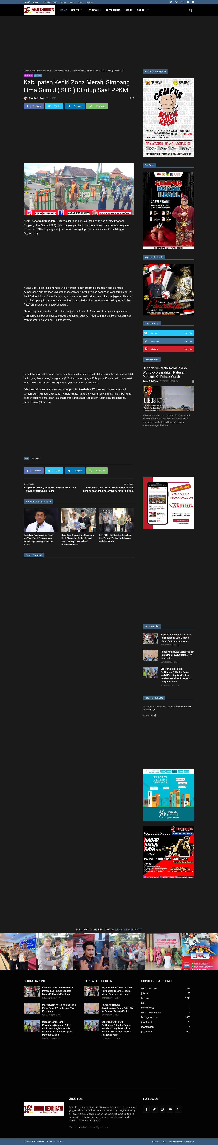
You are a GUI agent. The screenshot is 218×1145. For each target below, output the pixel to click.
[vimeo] (176, 2)
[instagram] (162, 1109)
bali (143, 1002)
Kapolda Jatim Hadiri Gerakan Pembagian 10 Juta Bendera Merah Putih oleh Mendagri (176, 637)
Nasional (146, 998)
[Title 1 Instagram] (18, 951)
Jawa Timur (113, 10)
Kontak (63, 2)
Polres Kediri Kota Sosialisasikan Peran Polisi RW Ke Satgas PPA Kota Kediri (177, 654)
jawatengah (147, 1026)
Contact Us (189, 1141)
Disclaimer (90, 2)
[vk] (182, 2)
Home (63, 10)
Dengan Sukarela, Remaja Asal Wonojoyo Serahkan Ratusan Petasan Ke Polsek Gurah (165, 372)
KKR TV (128, 10)
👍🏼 (155, 715)
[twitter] (171, 2)
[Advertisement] (109, 42)
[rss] (178, 1109)
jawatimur (146, 1031)
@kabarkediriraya (128, 929)
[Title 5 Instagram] (163, 951)
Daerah (141, 10)
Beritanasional (149, 988)
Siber (55, 2)
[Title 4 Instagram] (127, 951)
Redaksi (47, 2)
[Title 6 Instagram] (200, 951)
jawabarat (146, 1022)
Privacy (80, 2)
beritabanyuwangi (151, 1012)
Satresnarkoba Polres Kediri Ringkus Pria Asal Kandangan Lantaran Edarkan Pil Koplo (108, 489)
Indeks (71, 2)
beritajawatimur (149, 1017)
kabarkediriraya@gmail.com (94, 1127)
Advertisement (175, 1141)
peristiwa (28, 75)
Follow (188, 333)
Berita (75, 10)
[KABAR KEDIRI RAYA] (41, 10)
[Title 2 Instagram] (54, 951)
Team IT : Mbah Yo (57, 1141)
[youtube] (188, 2)
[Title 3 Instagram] (91, 951)
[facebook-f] (146, 1109)
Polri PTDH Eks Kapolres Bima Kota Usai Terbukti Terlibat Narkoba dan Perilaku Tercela (115, 538)
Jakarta (145, 993)
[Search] (190, 10)
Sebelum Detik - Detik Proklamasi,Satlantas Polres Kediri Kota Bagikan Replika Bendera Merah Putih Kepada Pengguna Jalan (176, 675)
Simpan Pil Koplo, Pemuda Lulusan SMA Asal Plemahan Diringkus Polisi (50, 489)
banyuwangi (147, 1007)
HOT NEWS (93, 10)
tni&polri (37, 75)
